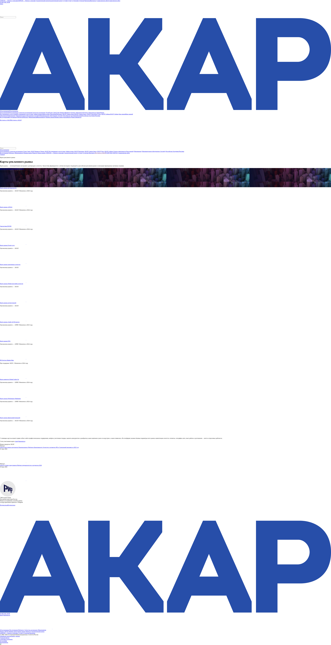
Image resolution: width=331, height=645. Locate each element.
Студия (20, 633)
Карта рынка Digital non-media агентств (11, 283)
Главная (2, 154)
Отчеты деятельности (119, 151)
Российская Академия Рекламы (175, 151)
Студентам (26, 633)
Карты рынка (21, 631)
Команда (37, 151)
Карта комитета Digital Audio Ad (9, 379)
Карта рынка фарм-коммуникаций (10, 417)
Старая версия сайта (124, 153)
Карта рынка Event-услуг (7, 245)
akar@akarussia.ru (20, 441)
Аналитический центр (37, 631)
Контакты (32, 633)
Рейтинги (21, 630)
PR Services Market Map (7, 360)
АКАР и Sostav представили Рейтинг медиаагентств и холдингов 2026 (21, 465)
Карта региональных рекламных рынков (12, 169)
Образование (137, 151)
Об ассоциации (4, 151)
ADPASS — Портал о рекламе (9, 633)
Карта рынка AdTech (6, 207)
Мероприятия (42, 630)
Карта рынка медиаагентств (8, 188)
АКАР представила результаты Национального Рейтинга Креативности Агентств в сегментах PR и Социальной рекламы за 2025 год (39, 447)
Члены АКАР (44, 151)
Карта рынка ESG (5, 341)
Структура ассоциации (16, 151)
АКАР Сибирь (108, 151)
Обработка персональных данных (10, 636)
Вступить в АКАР (100, 153)
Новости (28, 631)
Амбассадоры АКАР (72, 151)
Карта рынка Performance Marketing (10, 398)
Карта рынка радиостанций (8, 303)
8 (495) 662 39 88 (5, 2)
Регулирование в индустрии (57, 151)
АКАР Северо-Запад (90, 151)
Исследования (13, 630)
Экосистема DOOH (5, 226)
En (116, 153)
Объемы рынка (12, 631)
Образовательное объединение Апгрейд (153, 151)
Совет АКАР (31, 151)
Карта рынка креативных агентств (10, 264)
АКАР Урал (100, 151)
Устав (25, 151)
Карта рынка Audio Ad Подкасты (9, 322)
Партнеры (81, 151)
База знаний (129, 151)
